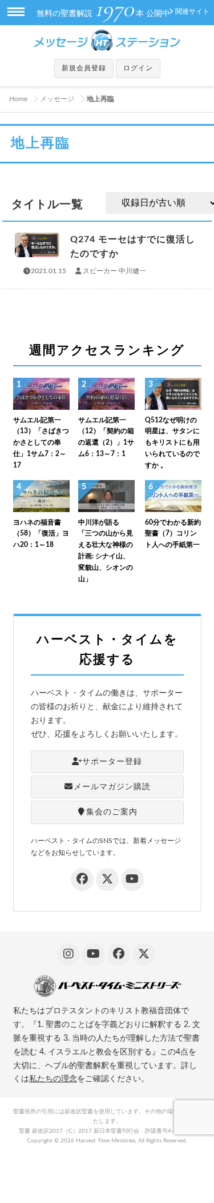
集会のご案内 (112, 812)
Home (18, 98)
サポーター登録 (112, 762)
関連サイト (192, 11)
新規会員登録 (84, 68)
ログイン (138, 68)
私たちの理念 (53, 1079)
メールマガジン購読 (112, 787)
